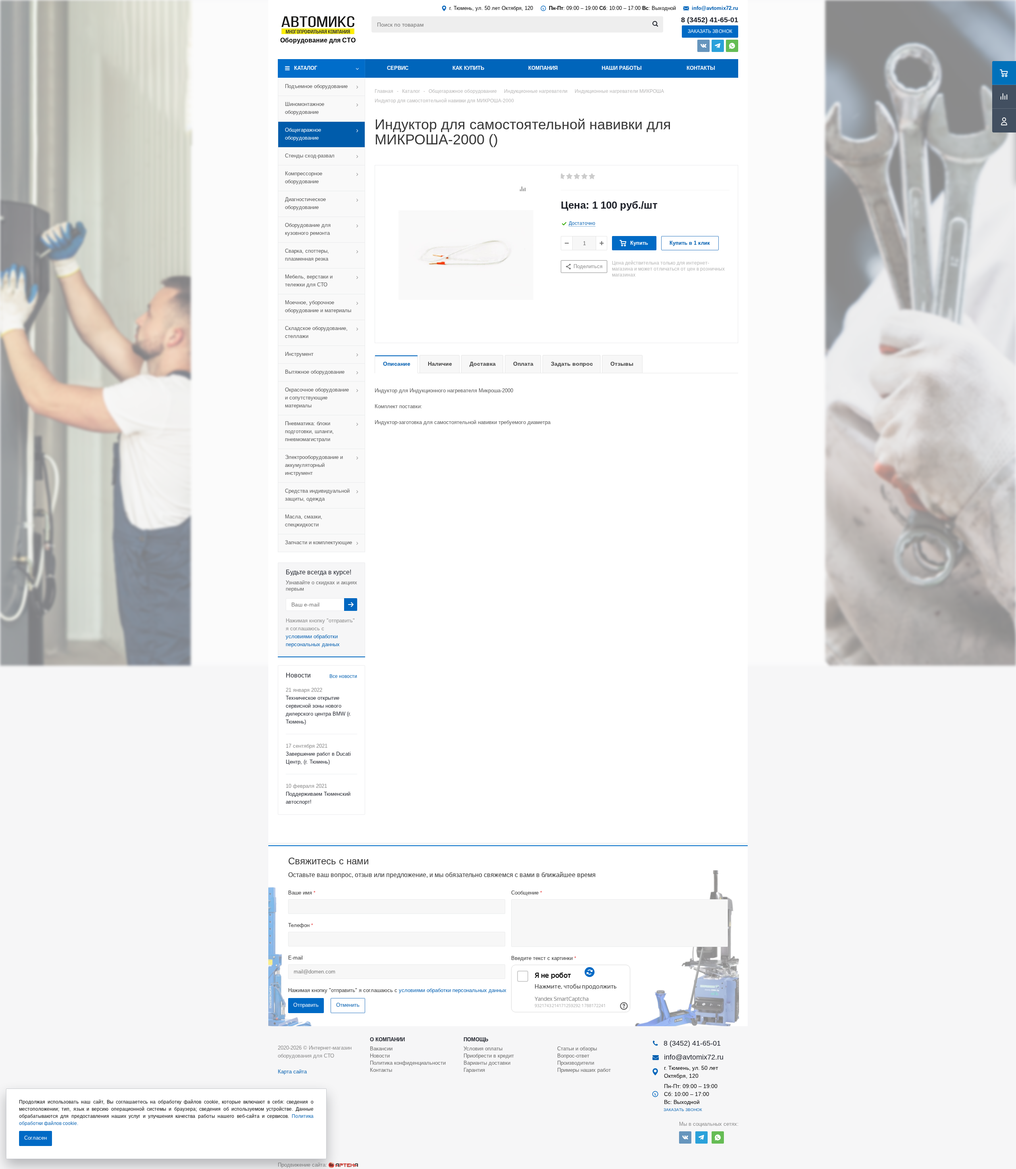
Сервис (397, 68)
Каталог (305, 68)
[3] (577, 176)
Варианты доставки (487, 1063)
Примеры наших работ (584, 1070)
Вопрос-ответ (573, 1056)
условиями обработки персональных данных (452, 990)
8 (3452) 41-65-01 (709, 19)
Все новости (343, 676)
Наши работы (622, 68)
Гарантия (474, 1070)
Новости (380, 1056)
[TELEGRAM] (718, 46)
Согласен (35, 1138)
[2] (569, 176)
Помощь (476, 1039)
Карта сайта (292, 1072)
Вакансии (381, 1049)
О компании (387, 1039)
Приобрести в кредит (489, 1056)
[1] (562, 176)
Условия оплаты (483, 1049)
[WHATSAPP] (732, 46)
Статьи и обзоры (577, 1049)
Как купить (468, 68)
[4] (585, 176)
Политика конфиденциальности (408, 1063)
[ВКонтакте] (703, 46)
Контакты (701, 68)
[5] (592, 176)
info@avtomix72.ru (715, 8)
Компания (543, 68)
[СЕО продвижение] (343, 1165)
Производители (575, 1063)
